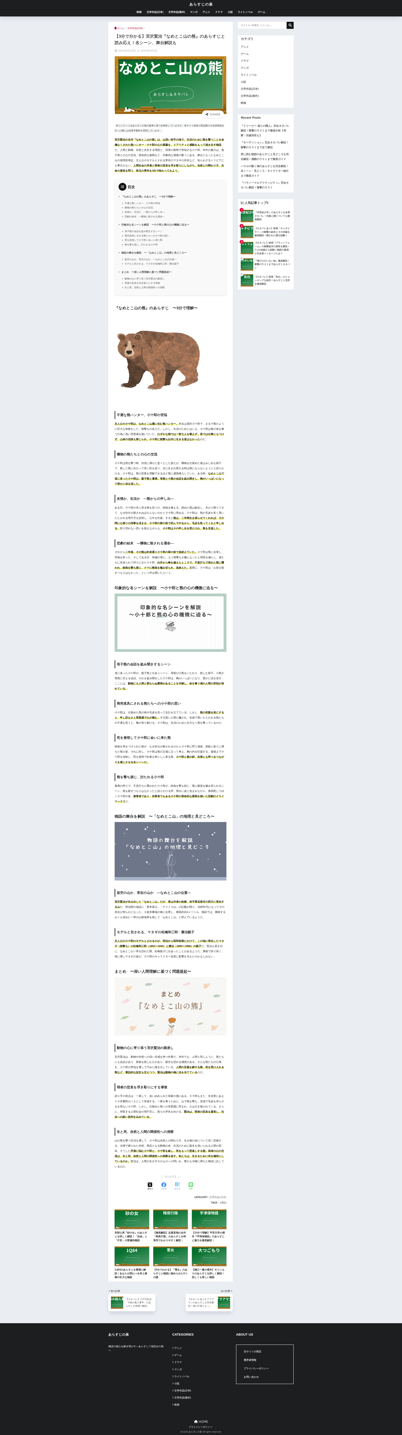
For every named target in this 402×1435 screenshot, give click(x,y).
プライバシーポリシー (256, 1368)
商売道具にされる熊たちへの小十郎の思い (147, 235)
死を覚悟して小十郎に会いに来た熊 (143, 240)
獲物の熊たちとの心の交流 (139, 207)
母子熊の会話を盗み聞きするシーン (143, 231)
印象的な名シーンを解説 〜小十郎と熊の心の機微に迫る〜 (155, 224)
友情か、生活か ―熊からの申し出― (145, 212)
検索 (290, 25)
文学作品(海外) (176, 12)
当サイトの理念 (252, 1351)
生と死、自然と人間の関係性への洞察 (145, 287)
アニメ (206, 12)
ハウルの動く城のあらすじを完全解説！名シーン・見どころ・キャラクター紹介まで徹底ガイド (265, 171)
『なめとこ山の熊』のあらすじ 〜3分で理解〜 (148, 196)
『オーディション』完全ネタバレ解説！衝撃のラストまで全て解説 (265, 145)
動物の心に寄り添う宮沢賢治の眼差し (145, 278)
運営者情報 (250, 1360)
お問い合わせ (251, 1377)
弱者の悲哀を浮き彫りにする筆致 (142, 283)
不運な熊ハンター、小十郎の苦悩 (142, 203)
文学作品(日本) (155, 12)
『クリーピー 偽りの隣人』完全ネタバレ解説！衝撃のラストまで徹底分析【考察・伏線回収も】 (265, 130)
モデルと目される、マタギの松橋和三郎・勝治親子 (152, 263)
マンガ (194, 12)
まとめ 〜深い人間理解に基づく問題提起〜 (146, 272)
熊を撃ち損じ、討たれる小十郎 (141, 244)
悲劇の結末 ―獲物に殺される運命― (145, 216)
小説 (230, 12)
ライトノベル (245, 12)
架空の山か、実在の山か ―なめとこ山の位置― (151, 259)
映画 (139, 12)
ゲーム (261, 12)
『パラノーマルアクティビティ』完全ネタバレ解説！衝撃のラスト (265, 185)
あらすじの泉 (201, 4)
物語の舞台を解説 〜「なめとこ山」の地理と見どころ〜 (154, 252)
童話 (223, 1202)
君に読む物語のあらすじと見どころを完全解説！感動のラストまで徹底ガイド (265, 157)
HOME (203, 1422)
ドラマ (219, 12)
